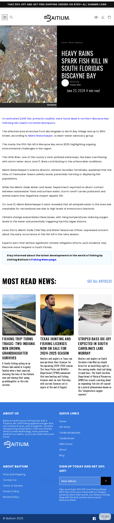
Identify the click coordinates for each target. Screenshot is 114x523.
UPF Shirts (64, 427)
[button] (4, 17)
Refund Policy (11, 497)
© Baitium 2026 (13, 518)
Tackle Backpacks (69, 432)
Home (64, 42)
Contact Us (9, 480)
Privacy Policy (11, 491)
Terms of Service (13, 485)
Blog (61, 455)
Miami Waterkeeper (40, 135)
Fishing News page (43, 259)
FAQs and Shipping (14, 474)
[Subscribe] (106, 481)
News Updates (76, 42)
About (63, 449)
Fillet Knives (65, 444)
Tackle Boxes (67, 438)
